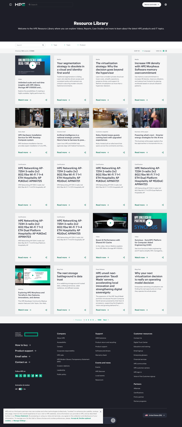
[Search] (29, 4)
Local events (100, 376)
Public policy (61, 374)
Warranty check (101, 355)
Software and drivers (102, 351)
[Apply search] (43, 45)
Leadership (61, 370)
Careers (60, 346)
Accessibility (61, 342)
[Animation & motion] (20, 389)
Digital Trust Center (141, 342)
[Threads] (28, 375)
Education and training (142, 346)
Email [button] (21, 356)
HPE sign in (138, 372)
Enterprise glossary (140, 355)
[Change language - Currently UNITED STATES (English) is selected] (165, 4)
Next (105, 320)
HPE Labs (60, 355)
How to (21, 345)
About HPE (61, 338)
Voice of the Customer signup (144, 376)
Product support (101, 346)
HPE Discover (100, 371)
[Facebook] (32, 375)
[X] (20, 375)
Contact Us (138, 338)
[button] (100, 411)
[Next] (108, 320)
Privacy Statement (21, 416)
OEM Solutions (100, 338)
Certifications (138, 393)
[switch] (19, 389)
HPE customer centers (142, 368)
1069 (99, 320)
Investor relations (63, 366)
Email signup (138, 351)
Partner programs (140, 401)
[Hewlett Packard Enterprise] (20, 4)
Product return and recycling (105, 342)
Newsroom (99, 380)
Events (97, 367)
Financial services (140, 359)
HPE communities (140, 364)
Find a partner (139, 397)
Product (24, 350)
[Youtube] (36, 375)
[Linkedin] (16, 375)
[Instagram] (24, 375)
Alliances (137, 388)
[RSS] (40, 375)
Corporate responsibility (65, 351)
